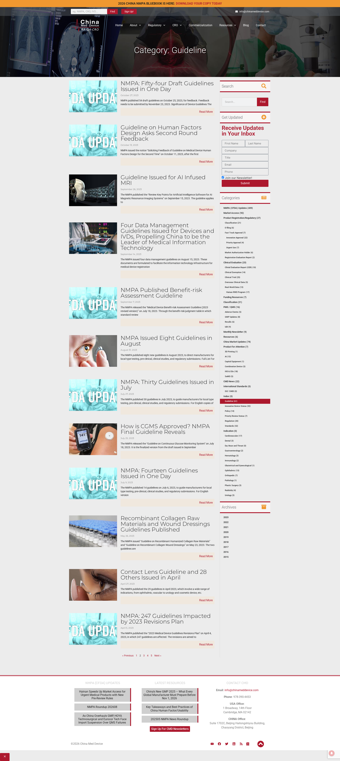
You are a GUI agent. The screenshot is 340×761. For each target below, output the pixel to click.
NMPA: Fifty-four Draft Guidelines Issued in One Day (167, 86)
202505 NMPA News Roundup (169, 719)
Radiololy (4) (230, 490)
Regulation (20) (231, 421)
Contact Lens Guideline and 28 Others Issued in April (164, 574)
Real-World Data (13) (234, 287)
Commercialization (200, 25)
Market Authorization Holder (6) (239, 252)
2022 (225, 522)
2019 (225, 537)
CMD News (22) (231, 381)
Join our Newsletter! (238, 177)
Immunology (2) (232, 461)
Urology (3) (229, 495)
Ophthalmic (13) (232, 470)
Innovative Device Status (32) (238, 406)
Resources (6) (230, 336)
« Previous (128, 655)
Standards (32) (231, 426)
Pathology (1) (231, 480)
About (133, 25)
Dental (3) (229, 441)
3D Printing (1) (231, 352)
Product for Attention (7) (235, 346)
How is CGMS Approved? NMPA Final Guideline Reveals (165, 429)
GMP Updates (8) (232, 317)
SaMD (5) (229, 376)
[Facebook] (219, 744)
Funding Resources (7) (234, 297)
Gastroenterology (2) (234, 451)
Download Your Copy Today (199, 3)
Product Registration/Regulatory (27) (242, 218)
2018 (225, 542)
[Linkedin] (234, 744)
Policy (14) (229, 411)
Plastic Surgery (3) (233, 485)
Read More (206, 111)
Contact (261, 25)
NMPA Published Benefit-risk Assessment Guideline (161, 292)
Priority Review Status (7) (236, 416)
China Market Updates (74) (237, 341)
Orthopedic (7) (231, 475)
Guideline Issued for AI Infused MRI (163, 180)
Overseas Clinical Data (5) (236, 282)
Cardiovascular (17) (233, 436)
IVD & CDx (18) (231, 371)
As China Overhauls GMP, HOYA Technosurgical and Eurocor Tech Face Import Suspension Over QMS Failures (102, 719)
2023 (225, 517)
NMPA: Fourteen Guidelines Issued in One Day (159, 473)
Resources (225, 25)
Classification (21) (233, 223)
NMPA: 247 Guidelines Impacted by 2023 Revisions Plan (166, 618)
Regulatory (155, 25)
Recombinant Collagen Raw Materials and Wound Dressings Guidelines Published (165, 524)
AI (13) (228, 356)
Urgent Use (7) (232, 247)
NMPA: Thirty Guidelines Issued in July (167, 384)
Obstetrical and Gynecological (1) (239, 465)
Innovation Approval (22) (237, 238)
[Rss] (241, 744)
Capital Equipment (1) (234, 361)
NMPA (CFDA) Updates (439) (238, 208)
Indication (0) (230, 431)
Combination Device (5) (235, 366)
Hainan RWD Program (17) (238, 292)
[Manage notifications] (332, 753)
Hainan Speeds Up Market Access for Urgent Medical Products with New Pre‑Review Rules (102, 695)
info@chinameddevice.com (242, 690)
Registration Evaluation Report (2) (240, 257)
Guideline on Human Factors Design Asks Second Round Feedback (161, 133)
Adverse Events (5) (233, 312)
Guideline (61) (231, 401)
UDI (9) (228, 327)
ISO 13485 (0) (231, 391)
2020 (225, 532)
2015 (225, 557)
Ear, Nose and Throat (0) (235, 446)
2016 (225, 552)
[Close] (5, 757)
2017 (225, 547)
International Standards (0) (237, 386)
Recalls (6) (229, 322)
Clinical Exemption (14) (235, 272)
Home (119, 25)
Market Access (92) (233, 213)
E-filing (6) (229, 228)
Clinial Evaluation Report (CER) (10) (240, 267)
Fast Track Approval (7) (235, 233)
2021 (225, 527)
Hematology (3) (232, 456)
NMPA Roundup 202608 (102, 707)
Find (112, 11)
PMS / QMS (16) (231, 307)
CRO (175, 25)
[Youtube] (212, 744)
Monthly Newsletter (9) (235, 332)
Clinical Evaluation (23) (234, 262)
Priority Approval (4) (235, 243)
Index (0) (228, 396)
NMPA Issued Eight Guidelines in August (166, 340)
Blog (246, 25)
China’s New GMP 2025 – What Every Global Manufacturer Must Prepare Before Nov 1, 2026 (169, 695)
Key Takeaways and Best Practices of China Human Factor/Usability (169, 708)
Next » (157, 655)
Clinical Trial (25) (232, 277)
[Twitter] (226, 744)
